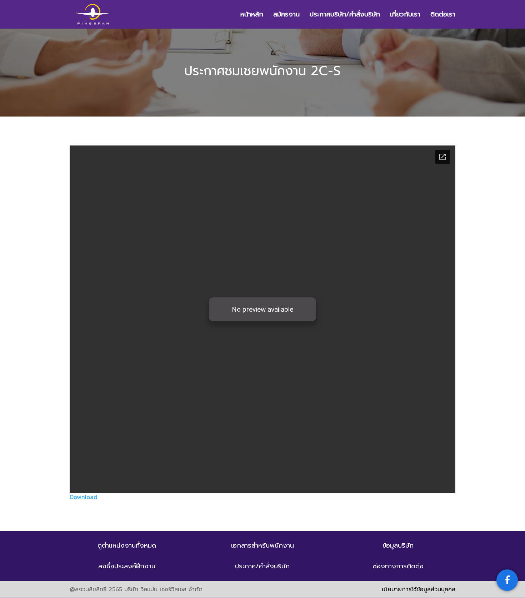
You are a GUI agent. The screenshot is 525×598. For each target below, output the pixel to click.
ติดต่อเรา (442, 15)
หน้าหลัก (251, 15)
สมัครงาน (286, 15)
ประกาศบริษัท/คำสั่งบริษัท (345, 15)
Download (84, 497)
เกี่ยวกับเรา (405, 15)
